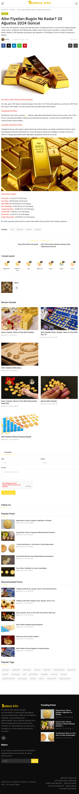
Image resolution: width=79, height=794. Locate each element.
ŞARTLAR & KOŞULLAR (68, 778)
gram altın (20, 229)
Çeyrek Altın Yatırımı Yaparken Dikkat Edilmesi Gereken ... (36, 532)
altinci (16, 283)
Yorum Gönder (8, 493)
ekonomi (33, 678)
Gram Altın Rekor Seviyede (28, 244)
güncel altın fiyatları (9, 678)
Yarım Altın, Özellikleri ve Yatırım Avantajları (31, 568)
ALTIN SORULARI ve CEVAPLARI (65, 781)
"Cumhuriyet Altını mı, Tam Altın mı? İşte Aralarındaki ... (35, 544)
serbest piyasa (22, 678)
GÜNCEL (12, 10)
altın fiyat (38, 229)
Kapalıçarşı (44, 674)
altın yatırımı (71, 670)
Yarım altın (47, 670)
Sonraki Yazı (45, 241)
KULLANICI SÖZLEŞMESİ (67, 789)
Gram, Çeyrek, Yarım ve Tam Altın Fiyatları (17, 332)
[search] (76, 3)
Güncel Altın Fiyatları (49, 401)
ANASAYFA (4, 10)
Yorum (3, 468)
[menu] (2, 3)
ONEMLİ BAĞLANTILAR (54, 783)
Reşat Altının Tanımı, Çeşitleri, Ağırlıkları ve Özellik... (34, 520)
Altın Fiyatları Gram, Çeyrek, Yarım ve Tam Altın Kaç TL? (59, 333)
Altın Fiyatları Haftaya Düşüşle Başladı (16, 437)
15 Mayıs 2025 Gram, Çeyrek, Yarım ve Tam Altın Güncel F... (37, 589)
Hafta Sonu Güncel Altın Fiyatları (27, 636)
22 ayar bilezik (51, 678)
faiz (26, 115)
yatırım (42, 678)
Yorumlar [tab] (8, 452)
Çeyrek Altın (16, 670)
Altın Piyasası (16, 674)
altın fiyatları (27, 670)
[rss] (3, 738)
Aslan (2, 335)
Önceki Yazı (34, 241)
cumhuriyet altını (59, 670)
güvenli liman (33, 674)
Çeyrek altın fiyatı (65, 678)
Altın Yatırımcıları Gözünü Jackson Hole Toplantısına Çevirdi (55, 245)
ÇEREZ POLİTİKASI (70, 783)
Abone (35, 761)
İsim (2, 459)
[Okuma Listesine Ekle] (75, 46)
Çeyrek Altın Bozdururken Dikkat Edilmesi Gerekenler (34, 556)
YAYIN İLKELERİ (71, 786)
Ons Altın (29, 229)
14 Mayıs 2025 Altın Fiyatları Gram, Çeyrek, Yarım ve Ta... (36, 601)
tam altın (5, 674)
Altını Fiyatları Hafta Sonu (11, 368)
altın (12, 229)
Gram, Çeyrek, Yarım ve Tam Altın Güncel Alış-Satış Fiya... (19, 402)
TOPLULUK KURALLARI (56, 786)
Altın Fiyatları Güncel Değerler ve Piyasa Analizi (32, 648)
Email (43, 459)
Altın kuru (54, 674)
